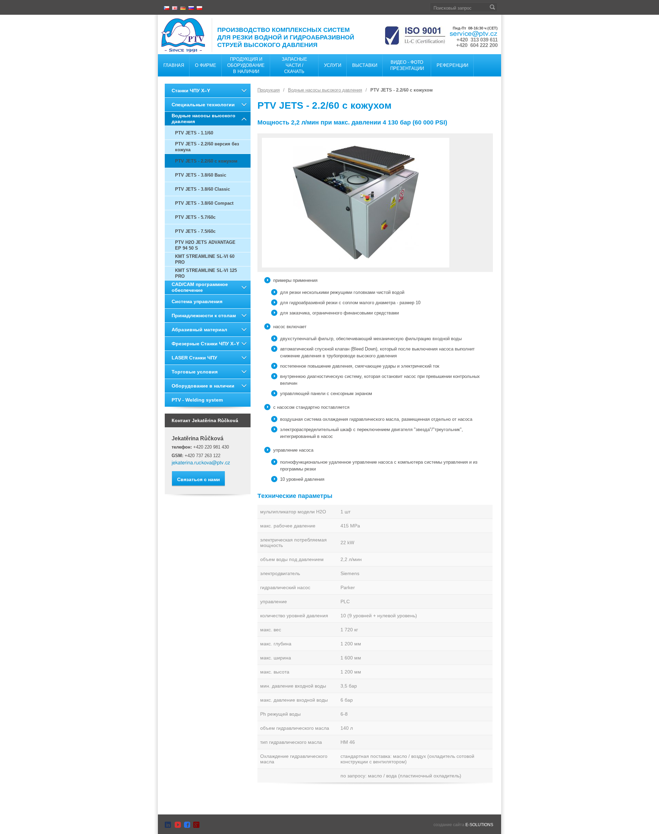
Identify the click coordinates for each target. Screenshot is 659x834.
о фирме (205, 65)
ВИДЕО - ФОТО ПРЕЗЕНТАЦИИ (407, 65)
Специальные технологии (203, 104)
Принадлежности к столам (204, 315)
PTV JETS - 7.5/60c (195, 231)
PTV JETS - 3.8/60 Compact (204, 203)
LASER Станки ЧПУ (194, 357)
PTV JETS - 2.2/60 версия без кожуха (207, 146)
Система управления (197, 301)
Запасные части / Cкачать (294, 65)
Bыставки (364, 65)
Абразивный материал (199, 329)
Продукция (268, 90)
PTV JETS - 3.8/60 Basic (200, 175)
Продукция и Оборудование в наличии (246, 65)
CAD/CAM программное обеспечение (200, 287)
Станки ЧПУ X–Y (191, 90)
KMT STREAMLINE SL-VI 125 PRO (206, 273)
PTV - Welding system (197, 400)
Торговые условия (195, 371)
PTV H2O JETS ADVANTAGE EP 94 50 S (205, 245)
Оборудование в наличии (203, 386)
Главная (173, 65)
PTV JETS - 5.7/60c (195, 217)
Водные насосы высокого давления (203, 118)
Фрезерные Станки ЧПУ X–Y (205, 343)
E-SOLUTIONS (479, 824)
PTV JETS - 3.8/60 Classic (202, 189)
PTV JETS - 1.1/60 (194, 132)
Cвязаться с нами (198, 479)
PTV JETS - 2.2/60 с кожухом (206, 161)
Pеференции (452, 65)
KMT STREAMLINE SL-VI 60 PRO (204, 259)
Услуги (332, 65)
